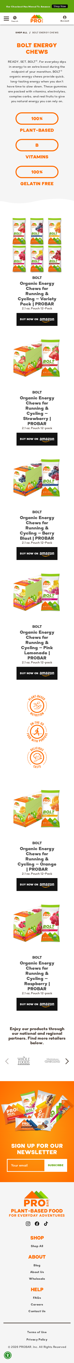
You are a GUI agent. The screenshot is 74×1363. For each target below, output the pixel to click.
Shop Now (60, 6)
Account (64, 19)
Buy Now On (29, 319)
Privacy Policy (37, 1340)
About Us (37, 1272)
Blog (37, 1265)
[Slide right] (67, 1061)
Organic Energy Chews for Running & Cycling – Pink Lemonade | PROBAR (37, 645)
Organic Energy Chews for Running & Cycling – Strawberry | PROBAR (37, 410)
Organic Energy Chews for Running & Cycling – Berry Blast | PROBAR (37, 528)
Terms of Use (37, 1332)
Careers (37, 1304)
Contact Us (37, 1311)
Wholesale (37, 1279)
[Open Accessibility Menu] (8, 1355)
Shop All (21, 32)
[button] (6, 18)
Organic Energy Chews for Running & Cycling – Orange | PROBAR (37, 859)
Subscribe (56, 1165)
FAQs (37, 1298)
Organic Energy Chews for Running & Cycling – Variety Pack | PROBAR (37, 293)
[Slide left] (6, 1061)
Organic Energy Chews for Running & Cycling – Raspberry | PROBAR (37, 975)
